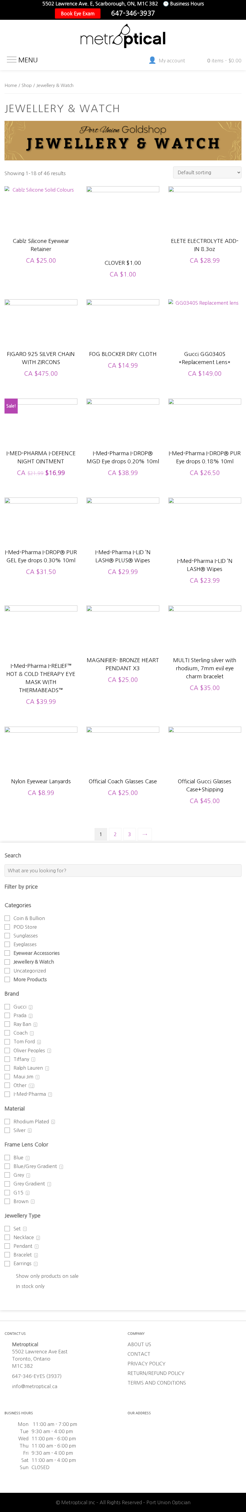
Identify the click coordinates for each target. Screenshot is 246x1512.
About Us (139, 1344)
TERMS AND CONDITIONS (157, 1382)
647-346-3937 (133, 13)
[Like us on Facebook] (167, 13)
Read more (205, 650)
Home (10, 85)
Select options (41, 227)
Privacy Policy (147, 1363)
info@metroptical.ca (34, 1386)
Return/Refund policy (156, 1373)
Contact (139, 1354)
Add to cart (122, 233)
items (224, 60)
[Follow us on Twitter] (177, 13)
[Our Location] (186, 13)
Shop (27, 85)
